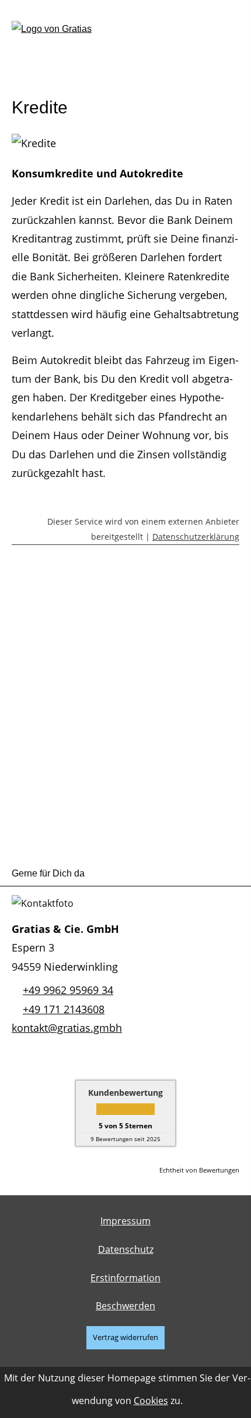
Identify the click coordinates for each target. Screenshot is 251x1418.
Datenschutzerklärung (195, 536)
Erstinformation (125, 1277)
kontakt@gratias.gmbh (67, 1028)
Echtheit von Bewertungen (199, 1170)
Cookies (151, 1400)
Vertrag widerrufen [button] (125, 1337)
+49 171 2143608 (63, 1009)
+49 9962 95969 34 (68, 990)
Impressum (125, 1220)
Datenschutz (126, 1249)
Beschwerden (125, 1305)
